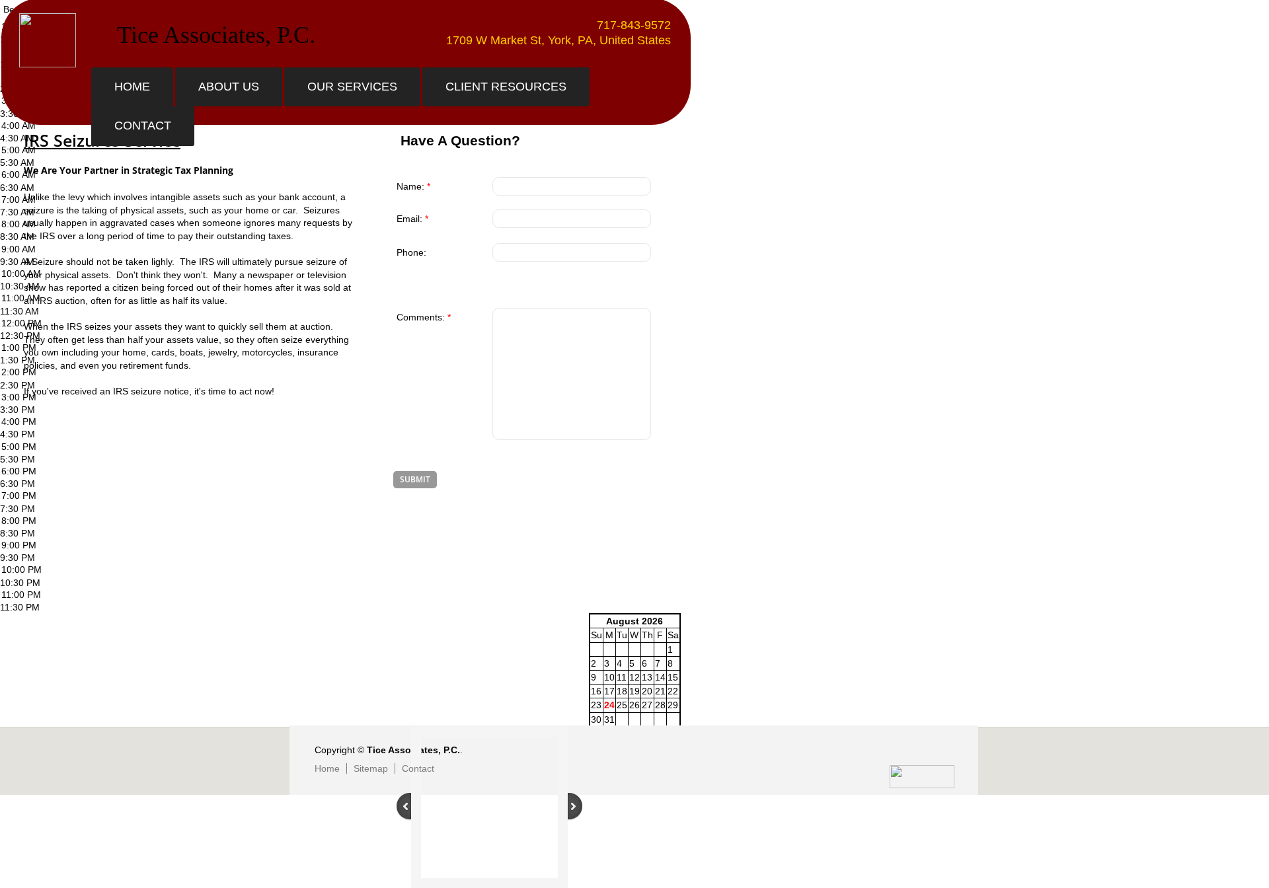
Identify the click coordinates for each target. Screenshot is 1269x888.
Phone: (411, 252)
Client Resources (505, 86)
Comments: (424, 317)
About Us (228, 86)
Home (132, 86)
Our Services (352, 86)
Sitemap (371, 768)
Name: (413, 186)
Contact (142, 125)
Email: (412, 218)
